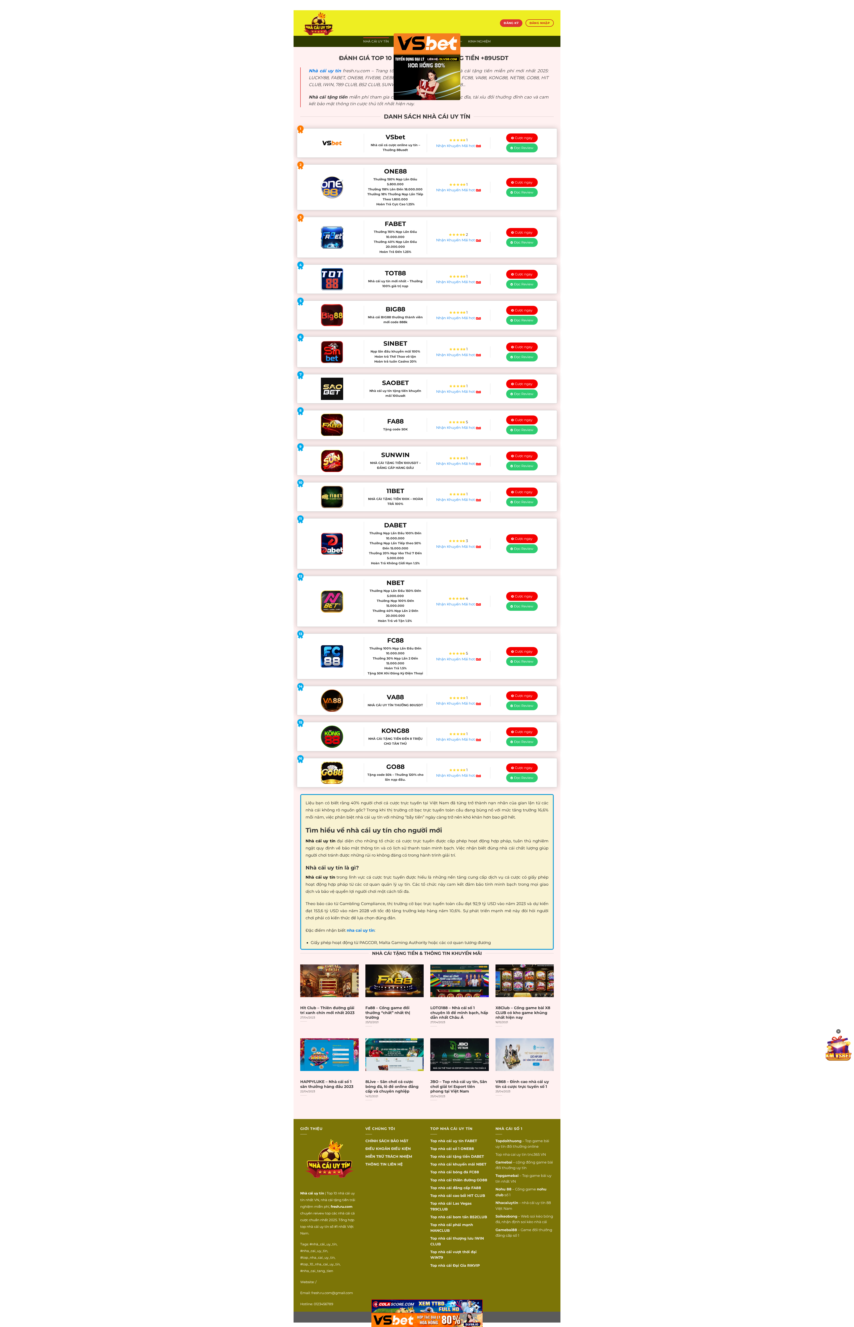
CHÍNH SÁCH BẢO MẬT (386, 1141)
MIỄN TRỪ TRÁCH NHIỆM (388, 1156)
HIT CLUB (476, 1196)
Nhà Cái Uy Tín (376, 41)
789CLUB (439, 1209)
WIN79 (436, 1257)
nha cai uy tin (515, 1154)
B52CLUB (478, 1217)
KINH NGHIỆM (479, 41)
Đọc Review (523, 148)
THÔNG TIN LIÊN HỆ (384, 1164)
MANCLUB (440, 1230)
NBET (481, 1164)
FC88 (474, 1172)
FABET (471, 1141)
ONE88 (467, 1149)
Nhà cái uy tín (325, 70)
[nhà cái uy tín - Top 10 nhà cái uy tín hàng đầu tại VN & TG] (339, 23)
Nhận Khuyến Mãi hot (456, 146)
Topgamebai (507, 1176)
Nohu (500, 1189)
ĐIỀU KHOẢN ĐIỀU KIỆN (388, 1149)
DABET (477, 1156)
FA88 (476, 1188)
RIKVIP (473, 1265)
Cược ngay (523, 138)
